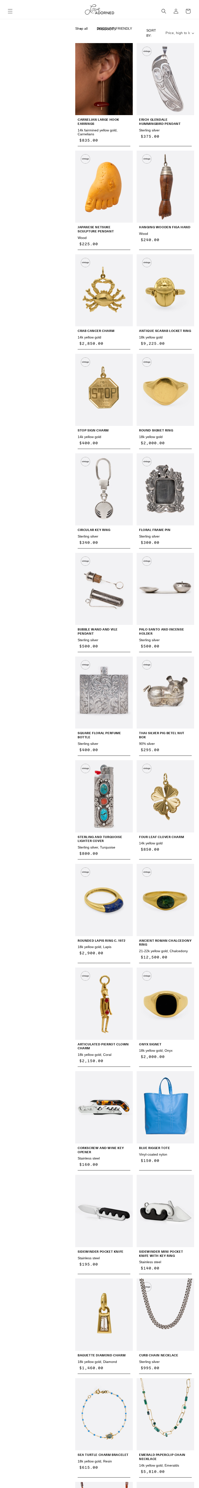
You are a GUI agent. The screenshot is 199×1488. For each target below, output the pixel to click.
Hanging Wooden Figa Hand (164, 227)
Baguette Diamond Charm (101, 1355)
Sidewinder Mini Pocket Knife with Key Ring (161, 1254)
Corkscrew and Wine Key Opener (101, 1150)
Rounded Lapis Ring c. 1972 (101, 941)
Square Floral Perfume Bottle (99, 735)
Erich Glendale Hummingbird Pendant (160, 122)
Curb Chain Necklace (158, 1355)
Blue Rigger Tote (154, 1148)
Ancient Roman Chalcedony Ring (165, 943)
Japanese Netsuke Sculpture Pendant (96, 229)
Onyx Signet (150, 1044)
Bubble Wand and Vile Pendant (98, 631)
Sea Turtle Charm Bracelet (103, 1455)
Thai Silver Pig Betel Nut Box (161, 735)
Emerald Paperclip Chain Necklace (162, 1457)
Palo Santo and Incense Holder (161, 631)
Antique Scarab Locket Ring (165, 331)
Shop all (81, 28)
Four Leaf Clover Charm (161, 837)
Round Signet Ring (156, 430)
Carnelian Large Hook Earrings (98, 122)
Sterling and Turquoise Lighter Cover (100, 839)
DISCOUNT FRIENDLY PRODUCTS (114, 29)
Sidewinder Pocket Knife (101, 1252)
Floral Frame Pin (155, 530)
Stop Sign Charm (93, 430)
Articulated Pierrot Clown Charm (103, 1046)
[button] (10, 11)
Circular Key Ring (94, 530)
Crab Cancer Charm (96, 331)
